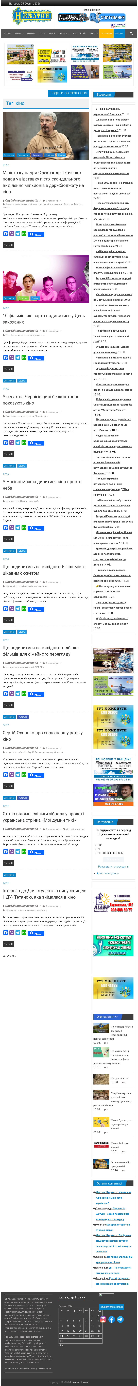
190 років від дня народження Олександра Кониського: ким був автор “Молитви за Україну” (112, 404)
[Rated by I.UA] (106, 1296)
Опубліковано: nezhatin (21, 200)
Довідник (119, 33)
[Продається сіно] (101, 1079)
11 (68, 1325)
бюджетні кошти (13, 204)
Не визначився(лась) (111, 852)
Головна (7, 33)
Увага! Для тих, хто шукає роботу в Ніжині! (121, 1124)
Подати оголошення (68, 92)
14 (86, 1325)
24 (61, 1336)
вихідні (9, 586)
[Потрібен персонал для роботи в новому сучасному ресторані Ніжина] (101, 1094)
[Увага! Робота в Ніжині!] (101, 1144)
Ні (99, 848)
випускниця (11, 910)
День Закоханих (13, 335)
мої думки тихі (77, 829)
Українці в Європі (13, 1368)
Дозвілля (23, 298)
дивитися (10, 501)
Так (100, 844)
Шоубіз (83, 33)
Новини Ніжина (91, 9)
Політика (50, 155)
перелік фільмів (25, 586)
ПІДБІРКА (39, 667)
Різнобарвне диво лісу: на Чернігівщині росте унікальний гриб (111, 336)
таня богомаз (29, 910)
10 (61, 1325)
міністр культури (54, 204)
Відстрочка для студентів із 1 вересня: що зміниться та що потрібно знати (112, 425)
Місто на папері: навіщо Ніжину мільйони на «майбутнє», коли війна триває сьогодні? (112, 538)
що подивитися (41, 586)
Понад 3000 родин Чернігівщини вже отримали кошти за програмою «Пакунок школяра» (113, 188)
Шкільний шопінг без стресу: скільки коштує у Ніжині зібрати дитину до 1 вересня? (112, 125)
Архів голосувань (108, 873)
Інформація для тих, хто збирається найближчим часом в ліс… (112, 373)
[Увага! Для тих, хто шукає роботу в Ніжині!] (101, 1121)
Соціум (61, 155)
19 (74, 1331)
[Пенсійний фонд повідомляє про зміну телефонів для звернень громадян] (101, 1052)
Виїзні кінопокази (14, 416)
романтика (40, 335)
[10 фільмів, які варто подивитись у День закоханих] (46, 278)
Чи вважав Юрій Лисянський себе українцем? (113, 1197)
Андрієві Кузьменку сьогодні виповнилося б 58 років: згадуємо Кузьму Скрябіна (113, 521)
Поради (42, 33)
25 (68, 1336)
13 (80, 1325)
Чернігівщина (41, 416)
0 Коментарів (52, 201)
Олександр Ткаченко (72, 204)
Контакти (94, 33)
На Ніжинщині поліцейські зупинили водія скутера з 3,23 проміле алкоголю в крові (110, 257)
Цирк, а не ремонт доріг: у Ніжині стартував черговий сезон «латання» (112, 607)
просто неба (33, 501)
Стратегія (62, 33)
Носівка (23, 501)
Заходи (52, 33)
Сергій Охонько (35, 752)
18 (68, 1331)
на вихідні (29, 667)
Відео (75, 33)
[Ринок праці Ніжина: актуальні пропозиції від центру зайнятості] (101, 1028)
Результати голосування (113, 866)
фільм (46, 752)
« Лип (61, 1345)
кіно (35, 204)
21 (86, 1331)
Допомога (31, 33)
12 (74, 1325)
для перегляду (12, 667)
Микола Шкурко (105, 1192)
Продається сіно (120, 1078)
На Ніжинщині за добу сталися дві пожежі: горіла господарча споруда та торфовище (112, 141)
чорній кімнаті (56, 752)
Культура (37, 155)
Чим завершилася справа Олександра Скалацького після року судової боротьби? (112, 575)
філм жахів (41, 910)
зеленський (26, 204)
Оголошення (106, 33)
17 (61, 1331)
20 (80, 1331)
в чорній (10, 752)
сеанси (31, 416)
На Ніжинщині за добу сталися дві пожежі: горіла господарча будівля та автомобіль (112, 505)
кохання (30, 335)
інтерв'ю (18, 752)
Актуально (9, 155)
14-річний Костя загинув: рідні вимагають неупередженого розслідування (112, 283)
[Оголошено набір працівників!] (101, 1163)
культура (42, 204)
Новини (17, 33)
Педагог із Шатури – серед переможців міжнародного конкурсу (112, 1214)
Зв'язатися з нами (111, 1307)
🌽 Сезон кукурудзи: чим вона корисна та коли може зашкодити (112, 591)
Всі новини (23, 155)
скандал (6, 207)
